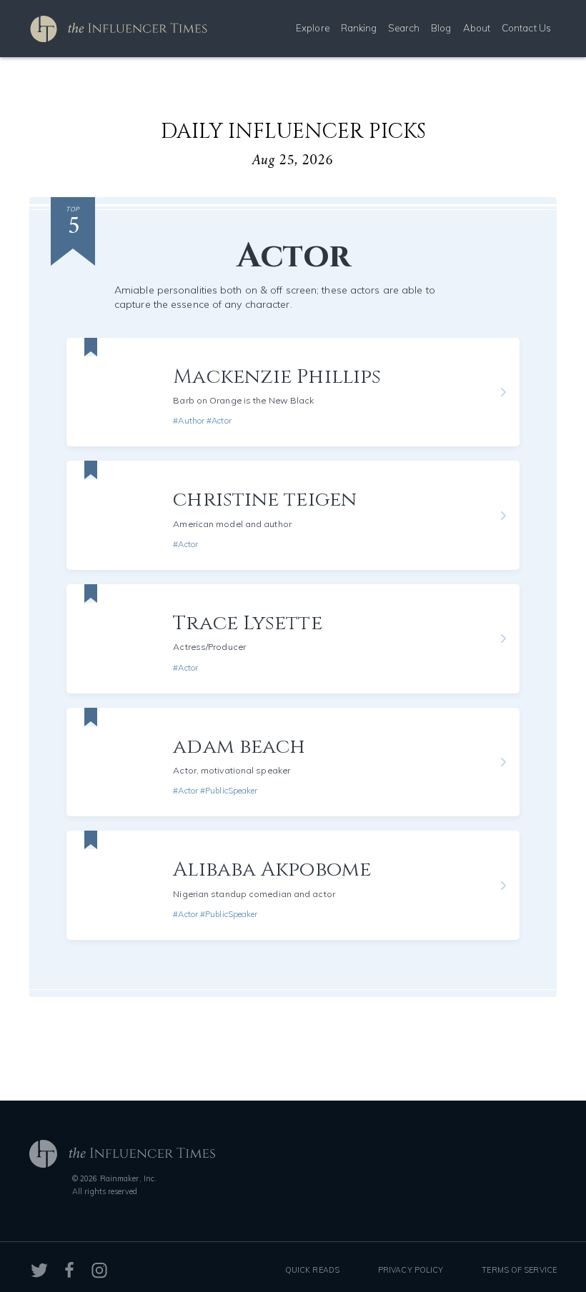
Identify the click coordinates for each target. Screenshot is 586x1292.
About (477, 28)
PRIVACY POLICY (410, 1270)
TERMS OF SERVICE (519, 1270)
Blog (441, 28)
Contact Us (526, 28)
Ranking (359, 28)
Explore (312, 28)
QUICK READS (312, 1270)
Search (403, 28)
